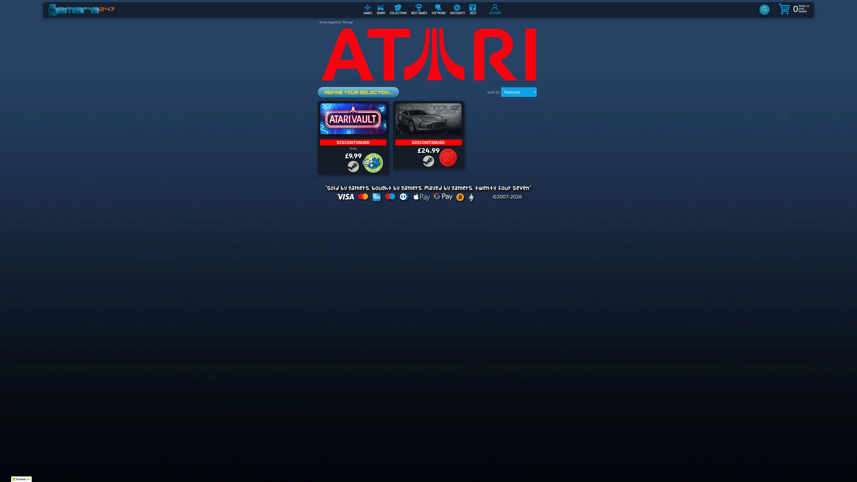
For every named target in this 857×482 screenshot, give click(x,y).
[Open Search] (764, 9)
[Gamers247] (86, 14)
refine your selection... (358, 92)
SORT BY (493, 92)
